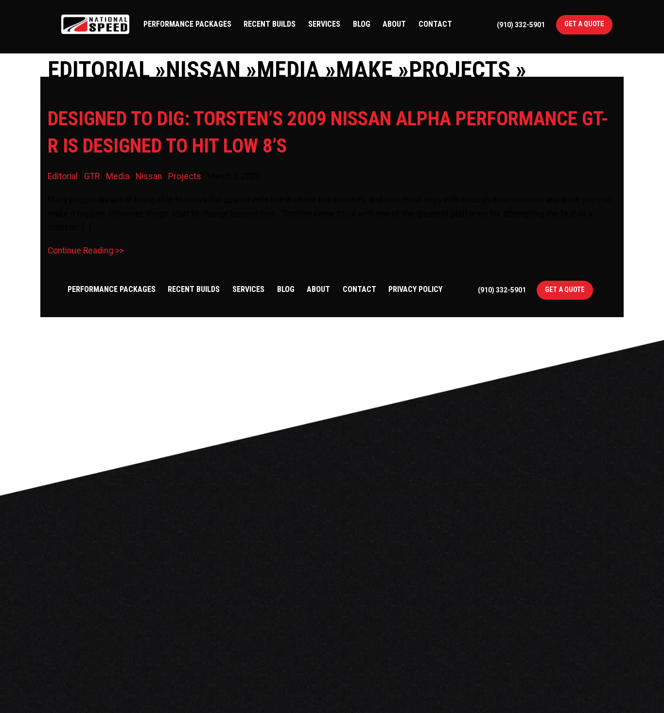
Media (117, 176)
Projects (184, 176)
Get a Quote (584, 24)
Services (324, 24)
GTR (92, 176)
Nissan (149, 176)
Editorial (63, 176)
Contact (435, 24)
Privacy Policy (415, 289)
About (394, 24)
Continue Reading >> (86, 250)
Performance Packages (187, 24)
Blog (361, 24)
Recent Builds (270, 24)
